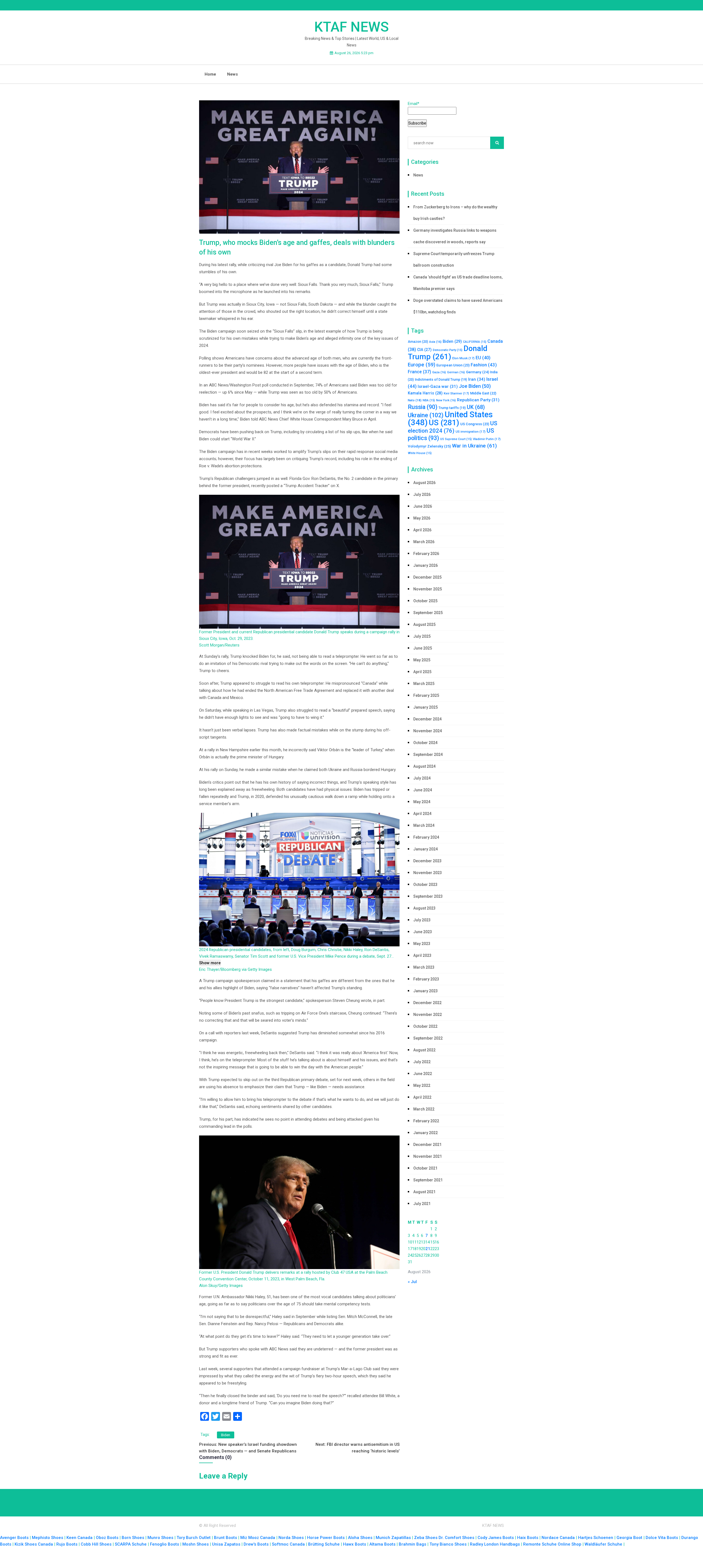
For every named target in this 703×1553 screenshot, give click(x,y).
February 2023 (426, 979)
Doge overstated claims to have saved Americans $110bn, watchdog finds (458, 306)
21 (427, 1248)
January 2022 (425, 1133)
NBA (429, 400)
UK (476, 407)
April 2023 (422, 955)
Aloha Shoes (360, 1537)
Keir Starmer (456, 393)
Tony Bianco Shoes (448, 1544)
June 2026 (422, 506)
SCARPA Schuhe (131, 1544)
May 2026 (421, 518)
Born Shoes (133, 1537)
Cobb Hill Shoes (96, 1544)
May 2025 (421, 660)
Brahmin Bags (412, 1544)
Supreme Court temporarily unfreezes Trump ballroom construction (453, 259)
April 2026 (422, 530)
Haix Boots (527, 1537)
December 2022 (427, 1003)
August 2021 (424, 1192)
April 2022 (422, 1097)
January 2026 (425, 565)
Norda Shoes (291, 1537)
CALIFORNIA (474, 342)
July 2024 (422, 778)
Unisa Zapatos (226, 1544)
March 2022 (423, 1109)
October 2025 (425, 601)
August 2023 (424, 908)
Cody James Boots (496, 1537)
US (444, 422)
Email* (413, 103)
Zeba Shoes (425, 1537)
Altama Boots (382, 1544)
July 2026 (422, 494)
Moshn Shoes (195, 1544)
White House (420, 453)
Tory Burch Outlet (194, 1537)
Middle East (483, 393)
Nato (415, 400)
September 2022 (428, 1038)
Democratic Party (447, 350)
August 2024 (424, 766)
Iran (476, 379)
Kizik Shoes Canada (34, 1544)
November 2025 (427, 589)
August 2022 (424, 1050)
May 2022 (421, 1085)
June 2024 (422, 790)
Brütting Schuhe (324, 1544)
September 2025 (428, 612)
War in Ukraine (474, 446)
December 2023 (427, 861)
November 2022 (427, 1014)
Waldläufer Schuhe (603, 1544)
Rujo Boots (66, 1544)
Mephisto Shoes (47, 1537)
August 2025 (424, 624)
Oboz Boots (107, 1537)
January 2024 (425, 849)
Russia (422, 407)
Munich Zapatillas (393, 1537)
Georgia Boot (629, 1537)
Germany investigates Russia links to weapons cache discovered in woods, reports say (454, 236)
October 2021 (425, 1168)
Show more (210, 962)
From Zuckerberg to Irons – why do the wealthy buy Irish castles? (455, 213)
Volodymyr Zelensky (429, 446)
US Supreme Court (456, 439)
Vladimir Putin (487, 439)
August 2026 (424, 482)
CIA (424, 349)
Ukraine (425, 415)
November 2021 (427, 1156)
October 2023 (425, 884)
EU (483, 357)
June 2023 (422, 932)
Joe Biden (475, 386)
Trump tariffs (452, 408)
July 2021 (422, 1203)
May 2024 (421, 802)
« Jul (412, 1281)
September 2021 (428, 1180)
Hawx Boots (354, 1544)
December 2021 (427, 1144)
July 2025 (422, 636)
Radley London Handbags (495, 1544)
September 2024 (428, 754)
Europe (421, 365)
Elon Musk (463, 358)
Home (210, 74)
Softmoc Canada (288, 1544)
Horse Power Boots (326, 1537)
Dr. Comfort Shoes (456, 1537)
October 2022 (425, 1026)
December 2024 (427, 719)
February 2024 (426, 837)
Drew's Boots (256, 1544)
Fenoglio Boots (164, 1544)
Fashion (484, 364)
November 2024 (427, 731)
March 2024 (423, 825)
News (232, 74)
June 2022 (422, 1073)
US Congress (474, 424)
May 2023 (421, 943)
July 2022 (422, 1062)
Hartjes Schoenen (595, 1537)
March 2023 (423, 967)
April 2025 (422, 672)
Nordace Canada (558, 1537)
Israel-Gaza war (438, 386)
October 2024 (425, 742)
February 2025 (426, 695)
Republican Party (478, 399)
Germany (477, 372)
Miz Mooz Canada (257, 1537)
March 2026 (423, 542)
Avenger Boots (14, 1537)
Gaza (439, 372)
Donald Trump (447, 352)
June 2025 (422, 648)
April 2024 (422, 813)
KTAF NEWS (351, 27)
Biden (225, 1435)
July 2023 (422, 920)
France (419, 371)
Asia (435, 342)
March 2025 (423, 683)
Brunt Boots (225, 1537)
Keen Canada (79, 1537)
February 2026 (426, 553)
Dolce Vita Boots (662, 1537)
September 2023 (428, 896)
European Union (453, 365)
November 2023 (427, 873)
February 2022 (426, 1121)
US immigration (471, 431)
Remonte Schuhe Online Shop (552, 1544)
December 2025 (427, 577)
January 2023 (425, 991)
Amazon (418, 342)
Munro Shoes (160, 1537)
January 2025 (425, 707)
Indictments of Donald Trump (441, 380)
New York (446, 400)
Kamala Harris (425, 393)
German (456, 372)
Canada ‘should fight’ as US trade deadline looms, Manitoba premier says (458, 283)
